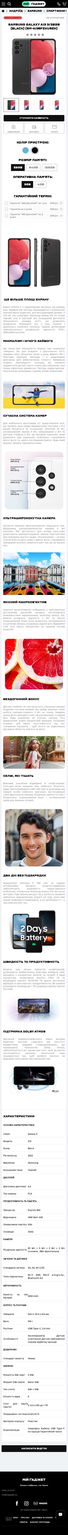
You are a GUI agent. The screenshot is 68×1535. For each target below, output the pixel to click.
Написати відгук (34, 1448)
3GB (27, 184)
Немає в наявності (12, 18)
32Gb (17, 167)
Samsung (35, 11)
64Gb (33, 167)
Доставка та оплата (42, 1517)
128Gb (50, 167)
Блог (15, 1517)
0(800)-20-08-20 (8, 1490)
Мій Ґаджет (34, 1479)
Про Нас (25, 1517)
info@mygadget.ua (9, 1495)
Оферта (24, 1522)
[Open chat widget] (60, 1514)
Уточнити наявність (34, 118)
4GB (40, 184)
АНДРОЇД (16, 11)
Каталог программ (40, 1522)
